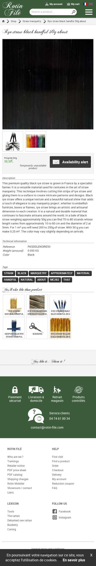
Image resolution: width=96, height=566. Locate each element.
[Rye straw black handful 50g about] (48, 84)
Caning (11, 529)
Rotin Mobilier (15, 483)
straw (8, 273)
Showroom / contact (19, 488)
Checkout (57, 470)
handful (10, 279)
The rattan (13, 516)
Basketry (12, 525)
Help (55, 449)
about (41, 279)
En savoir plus (74, 560)
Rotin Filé (14, 449)
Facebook (64, 511)
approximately (62, 273)
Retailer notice (16, 465)
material (83, 273)
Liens (10, 492)
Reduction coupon (63, 483)
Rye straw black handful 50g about (67, 21)
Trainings (13, 461)
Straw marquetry (32, 21)
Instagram (64, 517)
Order (55, 465)
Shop (13, 21)
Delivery (56, 474)
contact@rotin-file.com (47, 427)
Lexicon (13, 503)
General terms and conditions (48, 548)
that (66, 279)
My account (59, 479)
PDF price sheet (16, 470)
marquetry (39, 273)
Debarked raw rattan (19, 520)
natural (27, 279)
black (22, 273)
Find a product (61, 461)
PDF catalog (14, 474)
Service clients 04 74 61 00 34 (59, 416)
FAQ (54, 488)
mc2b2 (54, 279)
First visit (57, 456)
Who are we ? (15, 456)
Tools (10, 511)
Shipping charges (17, 479)
